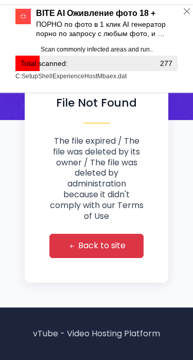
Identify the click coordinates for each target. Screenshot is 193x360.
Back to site (101, 245)
